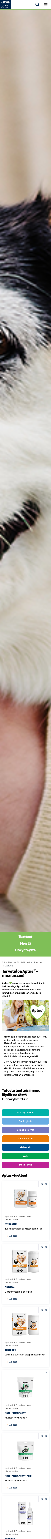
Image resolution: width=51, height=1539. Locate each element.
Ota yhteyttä (25, 950)
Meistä (25, 944)
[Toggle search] (37, 4)
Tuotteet (25, 937)
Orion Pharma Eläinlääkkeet (16, 962)
